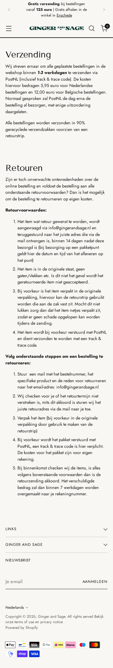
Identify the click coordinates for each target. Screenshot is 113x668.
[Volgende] (104, 9)
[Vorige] (9, 9)
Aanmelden (95, 581)
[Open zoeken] (91, 28)
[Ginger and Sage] (57, 28)
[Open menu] (8, 28)
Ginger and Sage (51, 616)
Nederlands (14, 607)
